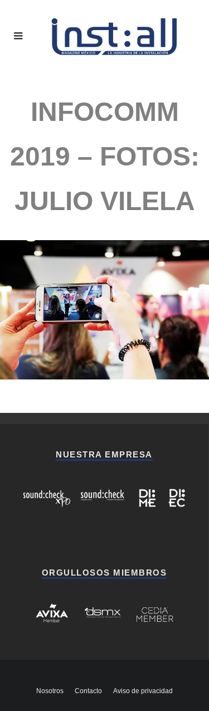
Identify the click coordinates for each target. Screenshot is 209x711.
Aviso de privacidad (143, 691)
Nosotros (50, 691)
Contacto (88, 691)
